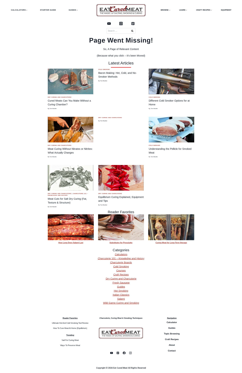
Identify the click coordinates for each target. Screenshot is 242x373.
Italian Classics (121, 294)
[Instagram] (120, 23)
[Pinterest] (132, 23)
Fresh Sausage (121, 282)
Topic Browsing (172, 334)
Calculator (172, 322)
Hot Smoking (121, 290)
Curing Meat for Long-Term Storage (171, 243)
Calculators (121, 254)
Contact (172, 351)
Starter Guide (48, 10)
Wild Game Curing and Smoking (121, 302)
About (172, 345)
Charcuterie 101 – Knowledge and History (121, 258)
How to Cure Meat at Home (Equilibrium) (70, 328)
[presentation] (70, 81)
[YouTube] (108, 23)
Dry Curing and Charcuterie (59, 97)
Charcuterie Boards (121, 262)
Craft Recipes (121, 274)
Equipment (226, 10)
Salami (121, 298)
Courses (121, 270)
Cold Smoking (104, 69)
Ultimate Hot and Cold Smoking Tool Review (70, 323)
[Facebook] (124, 353)
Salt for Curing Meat (70, 340)
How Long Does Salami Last (70, 243)
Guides (121, 286)
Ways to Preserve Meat (70, 345)
